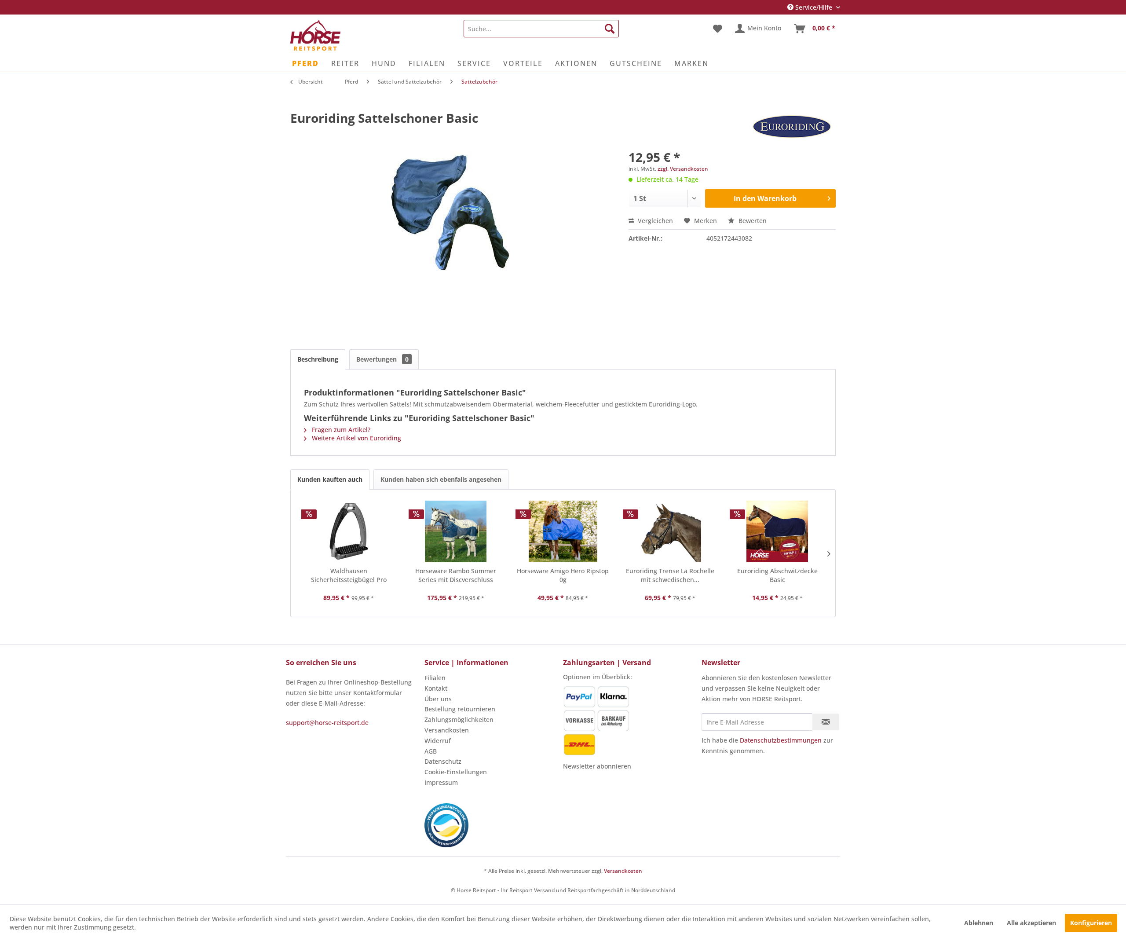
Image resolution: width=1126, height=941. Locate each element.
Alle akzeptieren (1031, 923)
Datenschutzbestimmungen (781, 740)
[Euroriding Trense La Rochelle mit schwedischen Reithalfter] (670, 531)
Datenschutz (442, 761)
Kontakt (435, 688)
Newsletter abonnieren (597, 766)
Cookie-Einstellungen (455, 772)
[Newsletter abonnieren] (826, 722)
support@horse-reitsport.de (327, 722)
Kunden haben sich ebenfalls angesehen (440, 479)
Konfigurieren (1091, 923)
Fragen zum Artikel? (340, 429)
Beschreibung (317, 359)
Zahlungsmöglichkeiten (459, 719)
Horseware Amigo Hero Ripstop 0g (563, 575)
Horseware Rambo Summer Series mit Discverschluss (455, 575)
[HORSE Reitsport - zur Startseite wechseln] (315, 35)
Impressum (441, 782)
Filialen (435, 678)
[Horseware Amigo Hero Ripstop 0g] (563, 531)
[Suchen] (609, 28)
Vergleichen (654, 220)
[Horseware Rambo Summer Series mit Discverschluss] (456, 531)
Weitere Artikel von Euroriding (355, 438)
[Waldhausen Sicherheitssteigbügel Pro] (349, 531)
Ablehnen (978, 923)
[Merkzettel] (717, 28)
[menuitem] (541, 28)
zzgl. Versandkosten (683, 168)
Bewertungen (382, 359)
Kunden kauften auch (329, 479)
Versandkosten (446, 730)
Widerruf (437, 740)
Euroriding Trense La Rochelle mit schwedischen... (670, 575)
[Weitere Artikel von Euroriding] (792, 126)
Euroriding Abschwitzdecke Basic (777, 575)
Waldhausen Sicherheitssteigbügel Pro (349, 575)
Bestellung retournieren (459, 709)
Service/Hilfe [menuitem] (813, 7)
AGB (430, 751)
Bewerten (752, 220)
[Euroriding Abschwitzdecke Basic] (777, 531)
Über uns (438, 699)
